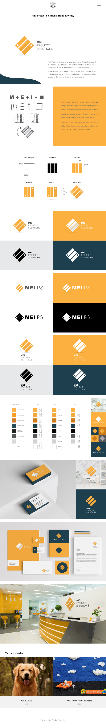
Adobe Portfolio (58, 720)
